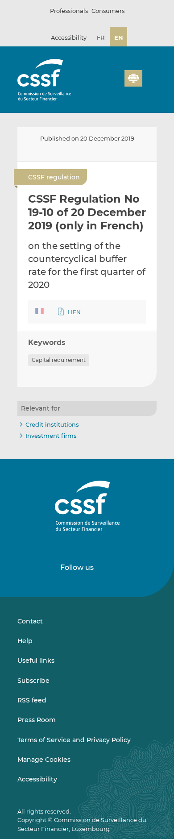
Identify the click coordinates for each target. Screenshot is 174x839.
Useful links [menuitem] (35, 660)
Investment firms (51, 435)
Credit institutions (52, 424)
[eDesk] (133, 78)
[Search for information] (104, 83)
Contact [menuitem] (30, 621)
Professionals (69, 10)
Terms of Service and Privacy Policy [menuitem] (74, 740)
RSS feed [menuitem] (31, 700)
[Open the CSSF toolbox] (114, 83)
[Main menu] (149, 76)
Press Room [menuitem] (36, 720)
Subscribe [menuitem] (33, 681)
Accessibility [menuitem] (37, 779)
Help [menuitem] (25, 641)
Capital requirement (59, 360)
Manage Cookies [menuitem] (43, 760)
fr (100, 37)
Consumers (107, 10)
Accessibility (69, 37)
